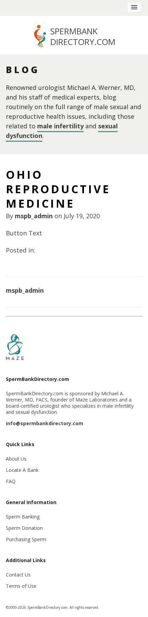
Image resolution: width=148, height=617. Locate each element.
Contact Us (18, 574)
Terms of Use (21, 586)
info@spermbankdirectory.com (44, 423)
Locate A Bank (22, 470)
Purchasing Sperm (26, 539)
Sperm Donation (24, 528)
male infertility (60, 126)
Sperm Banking (23, 516)
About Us (16, 458)
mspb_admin (34, 216)
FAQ (10, 481)
